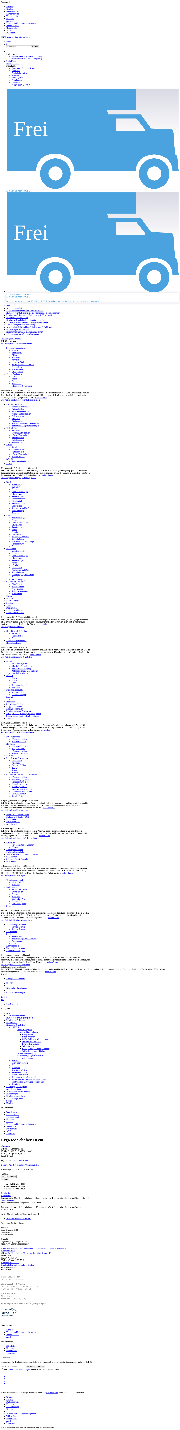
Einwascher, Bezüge (30, 1044)
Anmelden (16, 68)
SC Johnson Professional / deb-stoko (21, 775)
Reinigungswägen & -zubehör (18, 711)
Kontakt (9, 21)
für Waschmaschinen (15, 612)
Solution (9, 603)
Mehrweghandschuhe (15, 852)
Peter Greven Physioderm (17, 758)
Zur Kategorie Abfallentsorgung (14, 810)
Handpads (10, 702)
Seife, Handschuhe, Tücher (33, 1051)
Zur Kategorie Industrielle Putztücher (16, 343)
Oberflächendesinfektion (16, 631)
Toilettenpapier (18, 416)
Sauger (9, 934)
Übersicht (16, 70)
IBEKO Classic (12, 428)
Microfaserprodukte (14, 690)
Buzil (8, 482)
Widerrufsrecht (12, 26)
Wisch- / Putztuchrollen (21, 435)
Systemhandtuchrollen (21, 411)
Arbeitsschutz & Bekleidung (18, 1091)
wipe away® (17, 353)
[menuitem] (92, 7)
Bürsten (15, 680)
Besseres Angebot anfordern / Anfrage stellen (20, 1165)
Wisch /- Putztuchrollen (21, 414)
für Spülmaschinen (14, 610)
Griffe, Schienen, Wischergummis (36, 1039)
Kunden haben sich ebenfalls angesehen (50, 1248)
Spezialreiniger (18, 510)
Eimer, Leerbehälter (14, 709)
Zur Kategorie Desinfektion (12, 626)
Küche (14, 529)
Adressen (15, 75)
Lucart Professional (14, 404)
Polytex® (16, 360)
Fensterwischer (28, 1037)
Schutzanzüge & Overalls (17, 859)
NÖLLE (9, 675)
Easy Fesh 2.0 (17, 892)
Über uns (10, 18)
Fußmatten (16, 687)
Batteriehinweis (12, 11)
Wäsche (15, 532)
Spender (15, 447)
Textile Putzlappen (14, 374)
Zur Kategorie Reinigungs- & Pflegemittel (18, 477)
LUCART (10, 756)
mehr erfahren (41, 397)
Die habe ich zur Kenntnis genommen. (31, 1369)
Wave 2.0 (16, 885)
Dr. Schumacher (13, 737)
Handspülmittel (18, 586)
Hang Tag (16, 896)
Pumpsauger (17, 941)
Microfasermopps (19, 694)
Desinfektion (17, 506)
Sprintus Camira (18, 927)
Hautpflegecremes (19, 786)
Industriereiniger (18, 503)
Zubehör (15, 513)
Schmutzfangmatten (14, 1098)
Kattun (14, 379)
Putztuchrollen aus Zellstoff (23, 364)
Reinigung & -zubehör (15, 1025)
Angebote (10, 1013)
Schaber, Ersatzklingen (31, 1041)
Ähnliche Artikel (8, 1248)
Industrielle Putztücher (15, 1015)
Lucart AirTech (18, 362)
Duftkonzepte (12, 1094)
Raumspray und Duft (20, 508)
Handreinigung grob (20, 782)
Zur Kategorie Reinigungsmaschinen (16, 920)
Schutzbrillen (11, 857)
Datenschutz (11, 28)
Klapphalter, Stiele (14, 706)
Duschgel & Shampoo (21, 765)
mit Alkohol (16, 633)
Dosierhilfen (11, 608)
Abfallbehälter (12, 824)
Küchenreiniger (18, 499)
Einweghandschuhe (14, 849)
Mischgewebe (17, 369)
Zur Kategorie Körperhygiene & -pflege (17, 732)
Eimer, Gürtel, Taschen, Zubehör (35, 1048)
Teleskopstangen (29, 1046)
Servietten (16, 418)
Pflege (14, 767)
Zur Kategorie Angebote (11, 339)
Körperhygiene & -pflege (16, 1086)
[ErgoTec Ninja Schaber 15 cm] (15, 1253)
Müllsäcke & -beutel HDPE (17, 817)
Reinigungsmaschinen (15, 1096)
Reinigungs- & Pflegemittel (17, 1020)
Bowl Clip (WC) (19, 899)
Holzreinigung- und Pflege (23, 541)
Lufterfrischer (12, 887)
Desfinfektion (17, 534)
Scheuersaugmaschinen (16, 924)
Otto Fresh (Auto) (19, 903)
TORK (9, 464)
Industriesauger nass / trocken (24, 939)
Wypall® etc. (17, 367)
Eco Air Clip (17, 901)
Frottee (14, 381)
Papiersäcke (11, 819)
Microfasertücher (19, 692)
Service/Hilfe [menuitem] (18, 17)
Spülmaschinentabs (20, 591)
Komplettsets (27, 1034)
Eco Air (15, 894)
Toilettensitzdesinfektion (16, 640)
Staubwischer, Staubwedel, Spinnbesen (22, 716)
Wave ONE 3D (18, 882)
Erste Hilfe (10, 842)
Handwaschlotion (19, 741)
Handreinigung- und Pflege (23, 575)
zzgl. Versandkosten (20, 1160)
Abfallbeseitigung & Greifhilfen (25, 671)
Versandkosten (52, 1393)
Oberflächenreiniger (20, 491)
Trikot (14, 376)
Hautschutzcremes (19, 784)
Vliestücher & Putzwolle (22, 386)
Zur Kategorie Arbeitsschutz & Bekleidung (19, 838)
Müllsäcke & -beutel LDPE (17, 814)
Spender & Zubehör (20, 753)
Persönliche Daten (19, 73)
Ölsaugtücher (17, 372)
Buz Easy (16, 487)
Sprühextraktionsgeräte (15, 950)
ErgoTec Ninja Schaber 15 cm (41, 1253)
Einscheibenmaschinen (15, 948)
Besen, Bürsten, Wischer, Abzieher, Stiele (23, 713)
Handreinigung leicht (20, 779)
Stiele (14, 683)
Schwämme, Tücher (14, 704)
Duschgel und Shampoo (22, 789)
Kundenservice (12, 14)
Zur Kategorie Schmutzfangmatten (15, 964)
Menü (8, 42)
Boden (14, 489)
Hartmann (10, 744)
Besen (14, 678)
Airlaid (14, 355)
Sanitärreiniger (18, 496)
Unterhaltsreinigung (20, 673)
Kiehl (8, 515)
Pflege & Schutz (18, 748)
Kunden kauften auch (24, 1248)
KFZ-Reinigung (18, 579)
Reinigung (16, 763)
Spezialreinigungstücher (16, 348)
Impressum (10, 33)
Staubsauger (17, 936)
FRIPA (9, 445)
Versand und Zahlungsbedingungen (21, 23)
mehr (87, 1198)
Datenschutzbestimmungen (19, 1369)
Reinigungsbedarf (19, 685)
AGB (8, 30)
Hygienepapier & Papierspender (19, 1018)
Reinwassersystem (19, 664)
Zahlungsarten (17, 78)
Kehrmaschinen (12, 946)
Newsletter (10, 1346)
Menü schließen (13, 63)
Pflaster (15, 847)
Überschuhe (11, 861)
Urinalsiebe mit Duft (14, 880)
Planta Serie (16, 484)
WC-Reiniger (17, 589)
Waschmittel (17, 501)
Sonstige (9, 605)
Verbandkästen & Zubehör (23, 845)
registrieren (29, 68)
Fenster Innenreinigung (21, 668)
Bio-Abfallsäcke (13, 822)
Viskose (15, 350)
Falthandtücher (18, 409)
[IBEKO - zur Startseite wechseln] (15, 37)
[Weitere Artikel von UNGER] (6, 1146)
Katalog (9, 9)
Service (9, 1101)
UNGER (10, 661)
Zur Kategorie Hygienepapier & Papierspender (20, 400)
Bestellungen (17, 80)
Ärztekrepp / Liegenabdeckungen (25, 426)
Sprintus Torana (18, 929)
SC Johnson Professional (16, 582)
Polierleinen (16, 383)
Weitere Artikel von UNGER (18, 1218)
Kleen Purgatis (12, 601)
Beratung (10, 7)
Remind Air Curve (19, 889)
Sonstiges (10, 718)
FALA (9, 596)
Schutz (14, 770)
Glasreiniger (17, 494)
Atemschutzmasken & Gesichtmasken (22, 854)
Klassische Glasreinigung (22, 666)
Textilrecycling (12, 16)
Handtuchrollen (18, 456)
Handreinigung (18, 544)
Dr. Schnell (11, 548)
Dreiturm (10, 598)
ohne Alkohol (17, 636)
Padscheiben (11, 931)
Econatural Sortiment (20, 407)
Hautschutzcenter (19, 794)
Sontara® (16, 357)
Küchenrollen (17, 421)
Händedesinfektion (14, 643)
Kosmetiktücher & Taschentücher (25, 423)
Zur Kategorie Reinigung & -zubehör (16, 657)
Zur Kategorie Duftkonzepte (13, 875)
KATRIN (10, 459)
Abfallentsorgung (13, 1089)
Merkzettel (16, 82)
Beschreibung (7, 1193)
